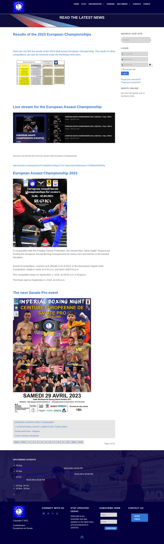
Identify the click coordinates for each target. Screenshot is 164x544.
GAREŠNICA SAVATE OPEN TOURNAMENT (34, 422)
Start (16, 442)
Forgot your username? (131, 79)
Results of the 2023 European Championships (52, 34)
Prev (24, 442)
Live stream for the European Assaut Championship (57, 107)
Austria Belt (21, 480)
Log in (125, 73)
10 (68, 442)
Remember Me (129, 69)
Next (74, 442)
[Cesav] (18, 6)
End (80, 442)
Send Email (137, 517)
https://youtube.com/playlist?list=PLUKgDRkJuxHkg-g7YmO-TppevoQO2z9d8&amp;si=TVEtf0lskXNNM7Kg (59, 165)
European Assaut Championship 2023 (45, 173)
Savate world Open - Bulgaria (27, 431)
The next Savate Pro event (35, 293)
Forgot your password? (131, 82)
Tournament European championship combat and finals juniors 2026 (45, 474)
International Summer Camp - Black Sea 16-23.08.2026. (39, 468)
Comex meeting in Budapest (27, 436)
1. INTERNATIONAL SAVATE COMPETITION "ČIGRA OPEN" (41, 427)
